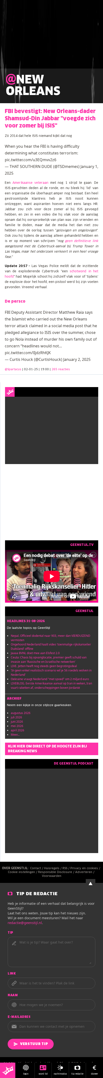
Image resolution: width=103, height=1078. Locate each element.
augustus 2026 (20, 713)
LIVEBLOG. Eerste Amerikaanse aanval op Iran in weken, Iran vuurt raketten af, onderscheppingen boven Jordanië (51, 685)
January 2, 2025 (77, 359)
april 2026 (17, 730)
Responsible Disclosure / (56, 872)
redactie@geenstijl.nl (25, 922)
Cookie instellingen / (23, 872)
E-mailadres (19, 1017)
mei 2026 (17, 726)
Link (12, 973)
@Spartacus (13, 369)
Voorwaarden (51, 876)
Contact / (37, 868)
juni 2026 (17, 722)
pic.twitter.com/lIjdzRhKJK (28, 352)
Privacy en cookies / (85, 868)
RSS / (66, 868)
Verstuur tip (34, 1044)
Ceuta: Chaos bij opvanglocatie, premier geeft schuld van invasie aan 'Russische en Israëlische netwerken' (48, 659)
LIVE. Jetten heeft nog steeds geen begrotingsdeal (44, 666)
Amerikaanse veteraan (30, 183)
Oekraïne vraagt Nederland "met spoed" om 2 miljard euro (50, 679)
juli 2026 (16, 717)
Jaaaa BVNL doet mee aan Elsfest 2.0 (35, 653)
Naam (13, 995)
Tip (10, 932)
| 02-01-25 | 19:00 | (46, 369)
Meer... (15, 735)
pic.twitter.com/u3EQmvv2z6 (30, 159)
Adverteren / (85, 872)
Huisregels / (53, 868)
